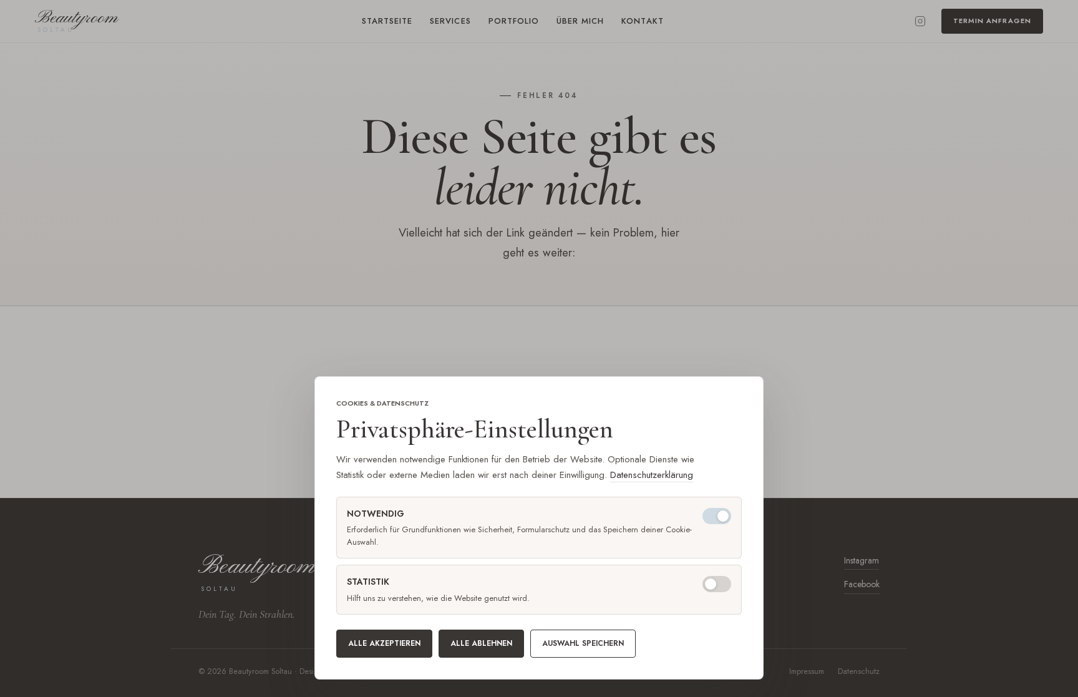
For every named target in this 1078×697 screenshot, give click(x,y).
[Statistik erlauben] (716, 584)
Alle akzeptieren (384, 643)
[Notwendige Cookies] (716, 516)
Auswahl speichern (583, 643)
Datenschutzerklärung (651, 475)
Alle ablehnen (481, 643)
